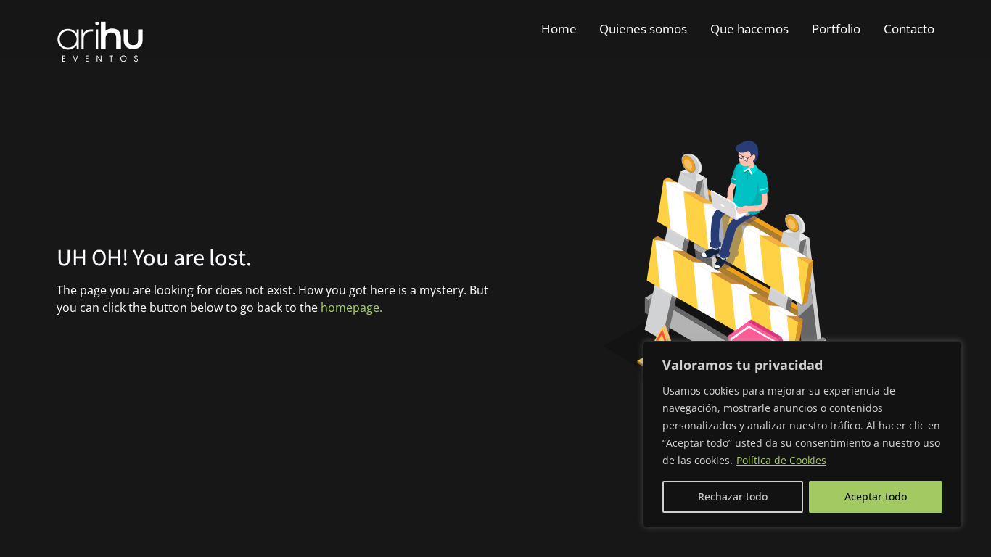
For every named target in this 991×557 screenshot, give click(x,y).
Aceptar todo (875, 496)
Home (559, 28)
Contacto (909, 28)
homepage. (351, 307)
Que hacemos (749, 28)
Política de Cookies (781, 460)
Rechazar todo (733, 496)
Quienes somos (643, 28)
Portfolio (836, 28)
